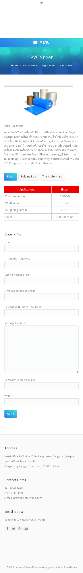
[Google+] (20, 528)
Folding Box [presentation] (28, 176)
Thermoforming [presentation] (52, 176)
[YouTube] (26, 528)
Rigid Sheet (49, 65)
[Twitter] (13, 528)
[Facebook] (7, 528)
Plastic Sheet (30, 65)
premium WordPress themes (62, 567)
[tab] (10, 177)
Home (14, 65)
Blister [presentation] (11, 176)
